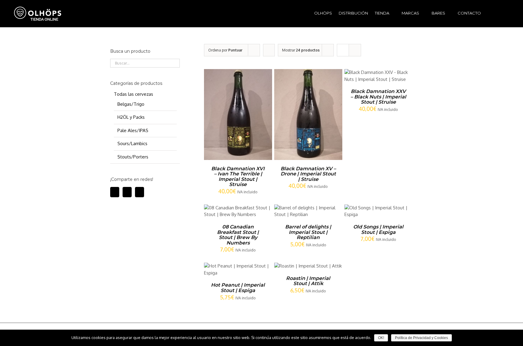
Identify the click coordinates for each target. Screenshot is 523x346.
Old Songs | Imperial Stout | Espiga (378, 229)
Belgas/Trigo (130, 104)
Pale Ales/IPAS (132, 130)
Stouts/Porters (132, 157)
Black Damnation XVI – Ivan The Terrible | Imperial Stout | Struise (238, 177)
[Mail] (139, 192)
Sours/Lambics (132, 143)
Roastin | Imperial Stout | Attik (308, 281)
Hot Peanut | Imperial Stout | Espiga (238, 287)
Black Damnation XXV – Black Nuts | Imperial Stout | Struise (378, 96)
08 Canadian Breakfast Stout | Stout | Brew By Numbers (238, 235)
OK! (381, 338)
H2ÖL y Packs (131, 117)
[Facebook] (114, 192)
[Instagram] (127, 192)
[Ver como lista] (355, 50)
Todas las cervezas (133, 94)
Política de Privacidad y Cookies (421, 338)
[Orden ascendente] (269, 50)
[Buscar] (501, 12)
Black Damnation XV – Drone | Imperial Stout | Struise (308, 174)
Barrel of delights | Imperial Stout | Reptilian (308, 232)
